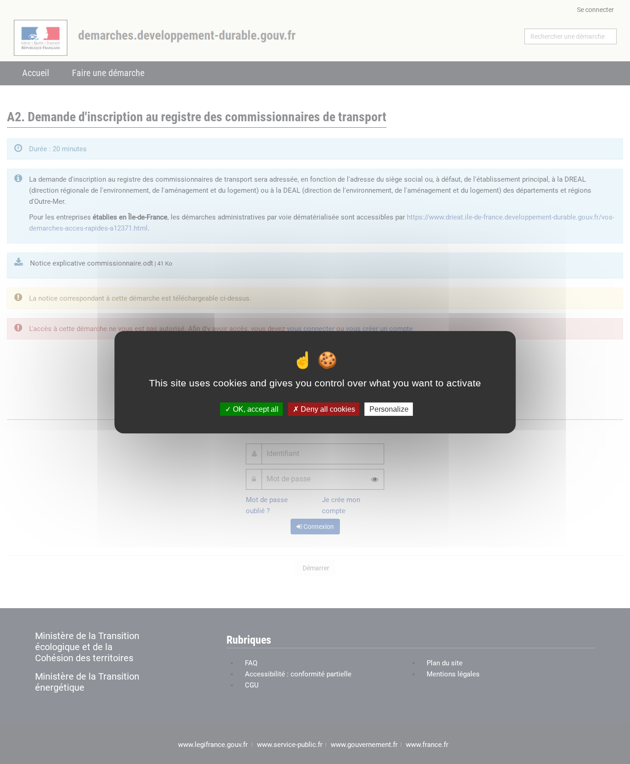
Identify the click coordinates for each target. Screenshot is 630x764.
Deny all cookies (327, 409)
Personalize (389, 409)
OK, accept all (255, 409)
